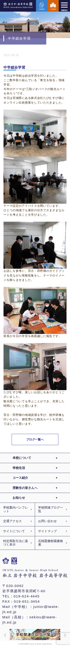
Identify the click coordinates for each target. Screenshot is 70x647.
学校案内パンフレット (15, 509)
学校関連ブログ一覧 (50, 509)
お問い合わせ (47, 521)
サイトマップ (47, 531)
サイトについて (14, 531)
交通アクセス (12, 521)
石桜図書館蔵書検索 (50, 542)
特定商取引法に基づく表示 (15, 542)
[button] (4, 635)
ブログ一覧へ (35, 439)
